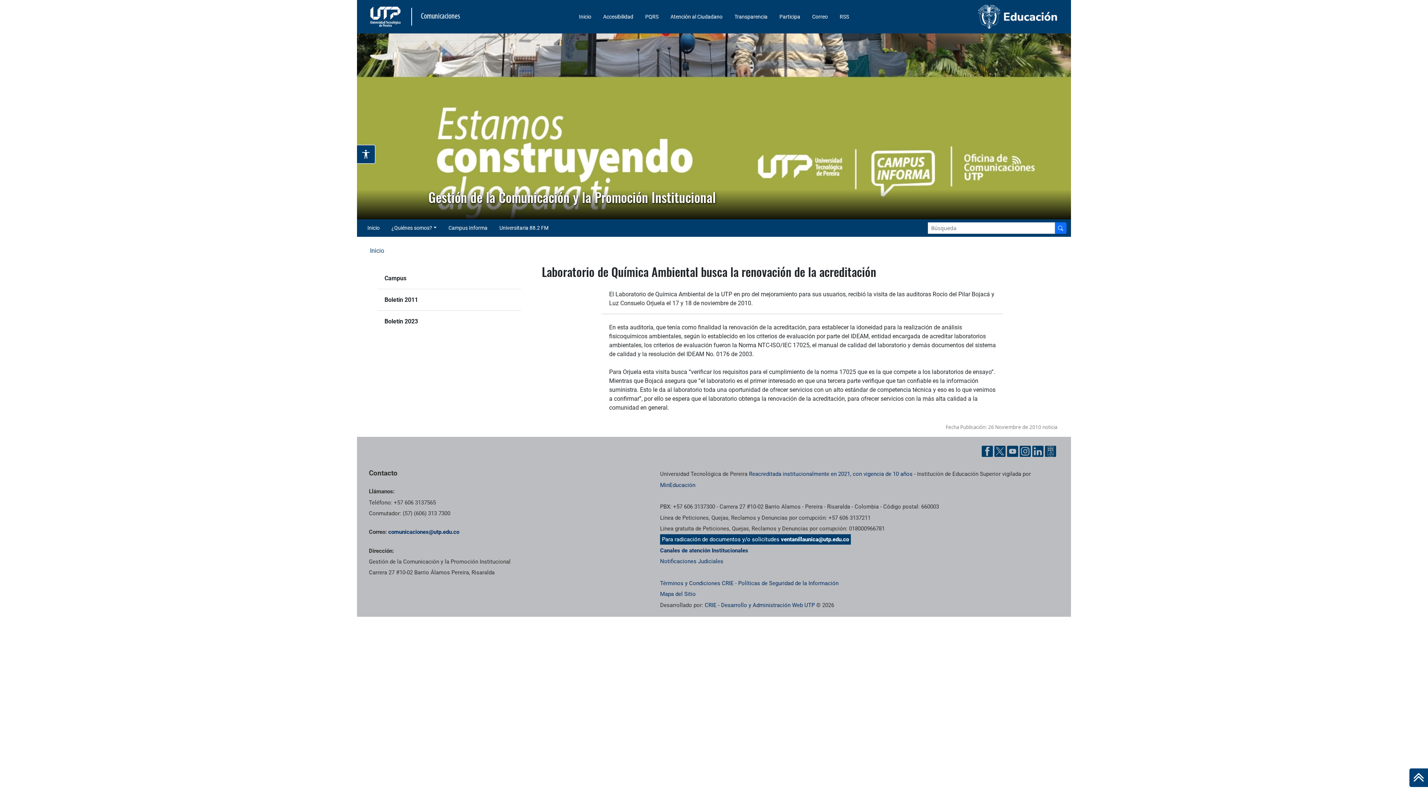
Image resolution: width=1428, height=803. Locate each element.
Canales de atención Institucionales (704, 550)
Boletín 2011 (401, 299)
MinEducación (677, 485)
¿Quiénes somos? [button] (412, 228)
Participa (789, 17)
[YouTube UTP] (1012, 451)
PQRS (652, 17)
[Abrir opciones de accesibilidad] (366, 154)
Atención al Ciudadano (696, 17)
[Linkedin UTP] (1037, 451)
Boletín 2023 (401, 321)
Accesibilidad (618, 17)
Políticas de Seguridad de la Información (788, 583)
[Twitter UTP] (1000, 451)
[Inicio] (1418, 777)
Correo (820, 17)
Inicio (585, 17)
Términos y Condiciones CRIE (697, 583)
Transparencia (751, 17)
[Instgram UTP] (1025, 451)
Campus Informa (468, 228)
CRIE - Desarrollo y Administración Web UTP (760, 605)
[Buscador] (1061, 228)
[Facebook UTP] (987, 451)
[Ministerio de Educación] (978, 17)
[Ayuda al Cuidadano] (1050, 451)
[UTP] (386, 17)
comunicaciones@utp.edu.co (423, 532)
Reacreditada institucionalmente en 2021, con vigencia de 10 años (831, 474)
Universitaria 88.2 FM (524, 228)
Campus (395, 278)
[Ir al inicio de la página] (1419, 778)
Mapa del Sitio (678, 594)
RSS (844, 17)
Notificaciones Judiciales (691, 561)
